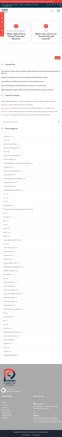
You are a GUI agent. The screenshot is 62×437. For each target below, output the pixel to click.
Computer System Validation (11, 190)
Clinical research (8, 159)
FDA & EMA (6, 217)
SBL (4, 320)
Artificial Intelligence (9, 144)
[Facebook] (52, 3)
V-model (5, 351)
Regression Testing (8, 297)
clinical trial (7, 167)
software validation (9, 336)
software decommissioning (11, 332)
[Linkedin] (50, 3)
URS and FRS (6, 343)
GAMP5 (5, 236)
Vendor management (9, 355)
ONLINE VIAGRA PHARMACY (9, 101)
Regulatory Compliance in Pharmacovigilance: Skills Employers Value (24, 77)
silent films (4, 105)
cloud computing (8, 174)
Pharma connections (9, 263)
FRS (4, 224)
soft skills (6, 328)
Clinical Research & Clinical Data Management (16, 163)
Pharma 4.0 (6, 259)
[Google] (60, 5)
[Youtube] (58, 3)
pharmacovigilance (9, 270)
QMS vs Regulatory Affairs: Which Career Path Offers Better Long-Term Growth (27, 90)
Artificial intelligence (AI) (10, 148)
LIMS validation (7, 251)
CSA (4, 194)
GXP (4, 243)
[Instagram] (55, 3)
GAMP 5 (5, 232)
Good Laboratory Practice (11, 240)
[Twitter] (60, 3)
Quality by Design (8, 286)
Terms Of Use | (26, 435)
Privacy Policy (36, 435)
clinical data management (11, 155)
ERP (4, 213)
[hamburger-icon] (52, 11)
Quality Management (9, 290)
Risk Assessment (8, 305)
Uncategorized (7, 339)
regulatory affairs (9, 301)
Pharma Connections (13, 391)
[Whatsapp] (47, 3)
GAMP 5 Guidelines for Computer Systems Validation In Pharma (38, 101)
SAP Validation (7, 316)
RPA (4, 313)
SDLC (4, 324)
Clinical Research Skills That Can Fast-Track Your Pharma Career (22, 81)
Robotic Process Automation (12, 309)
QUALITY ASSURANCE (8, 282)
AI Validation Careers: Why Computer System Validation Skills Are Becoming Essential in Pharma (30, 72)
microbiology (7, 255)
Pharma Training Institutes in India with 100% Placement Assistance (31, 115)
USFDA (5, 347)
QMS (4, 278)
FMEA (4, 220)
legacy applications (9, 247)
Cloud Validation (8, 186)
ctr (47, 31)
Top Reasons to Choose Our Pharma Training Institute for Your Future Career (32, 108)
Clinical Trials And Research (17, 31)
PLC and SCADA (7, 274)
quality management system (11, 293)
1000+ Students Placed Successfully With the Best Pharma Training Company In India (33, 111)
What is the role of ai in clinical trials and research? (46, 36)
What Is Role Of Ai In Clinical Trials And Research (16, 36)
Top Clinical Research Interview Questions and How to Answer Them (23, 85)
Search (57, 57)
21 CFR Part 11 (7, 136)
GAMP (5, 228)
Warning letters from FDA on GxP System (21, 105)
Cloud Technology (9, 182)
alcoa (5, 140)
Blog (4, 151)
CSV (4, 197)
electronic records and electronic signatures (17, 209)
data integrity (7, 205)
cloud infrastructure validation (13, 178)
